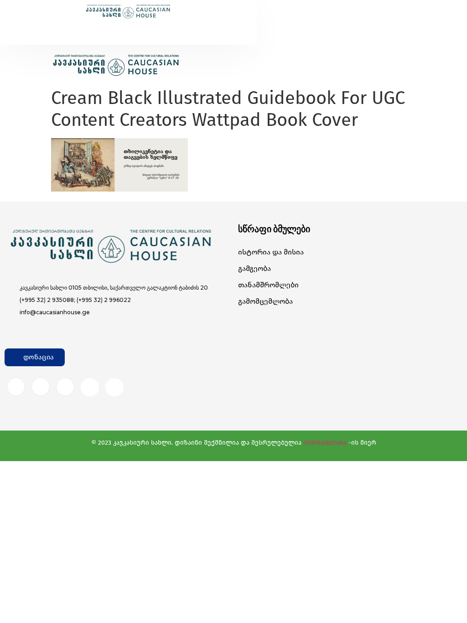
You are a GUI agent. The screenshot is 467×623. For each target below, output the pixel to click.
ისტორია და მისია (271, 252)
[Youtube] (90, 387)
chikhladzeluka (325, 442)
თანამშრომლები (268, 284)
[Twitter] (65, 387)
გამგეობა (254, 268)
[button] (109, 28)
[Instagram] (40, 387)
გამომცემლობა (265, 301)
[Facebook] (16, 387)
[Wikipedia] (114, 387)
